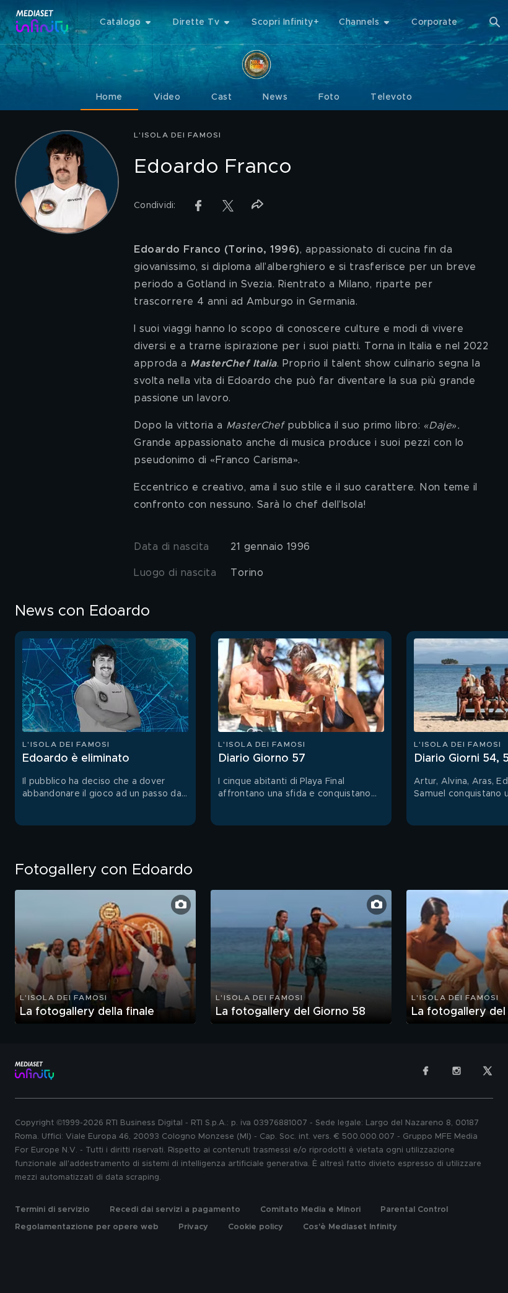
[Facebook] (425, 1070)
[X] (487, 1070)
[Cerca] (495, 22)
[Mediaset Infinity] (42, 22)
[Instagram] (456, 1070)
